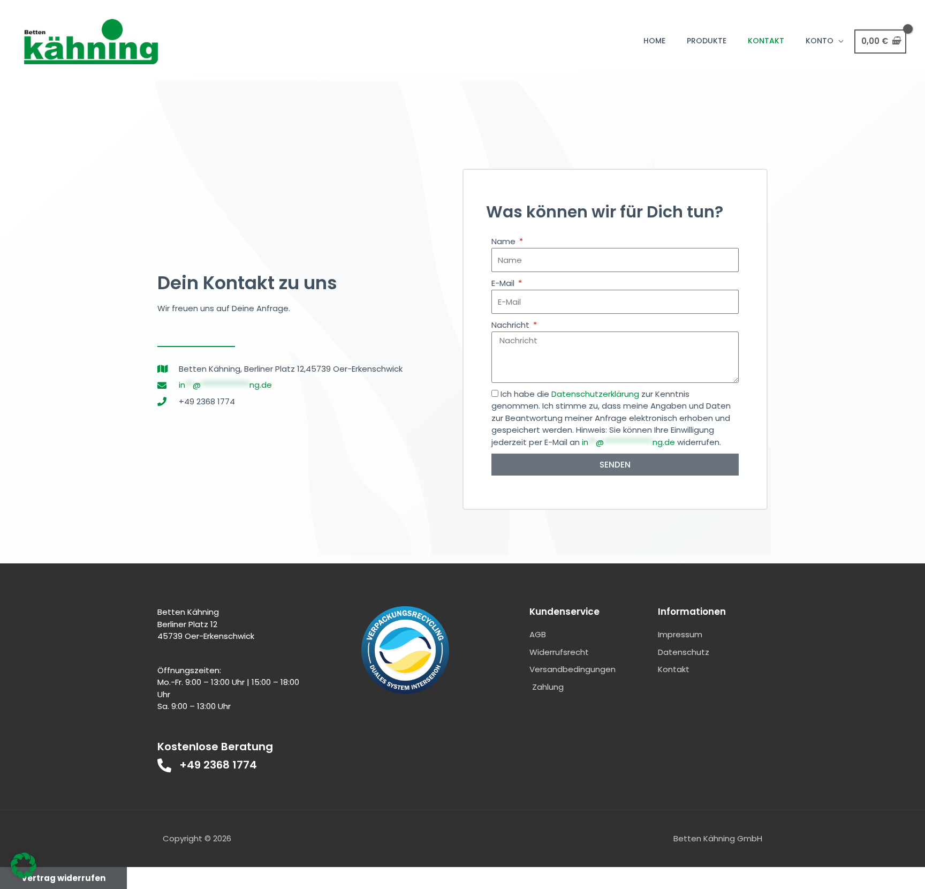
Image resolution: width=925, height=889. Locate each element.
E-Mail (504, 283)
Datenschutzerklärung (595, 394)
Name (504, 241)
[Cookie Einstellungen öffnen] (23, 875)
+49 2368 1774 (218, 764)
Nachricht (511, 324)
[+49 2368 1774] (164, 765)
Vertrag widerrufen (63, 878)
